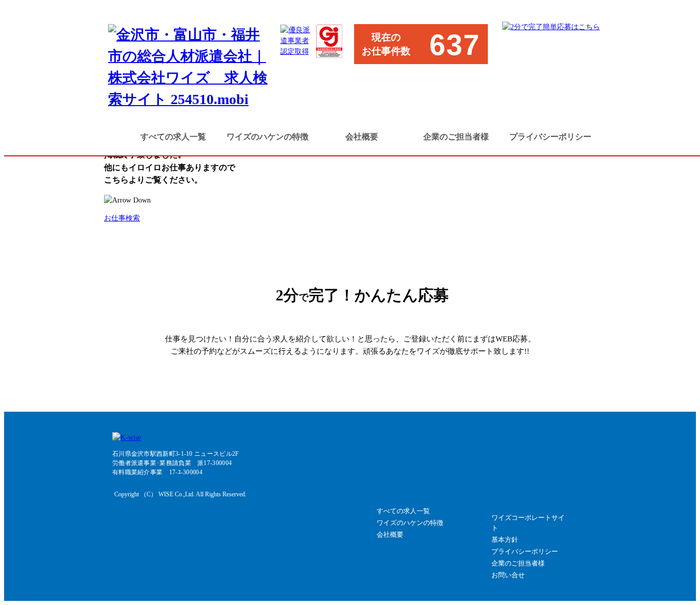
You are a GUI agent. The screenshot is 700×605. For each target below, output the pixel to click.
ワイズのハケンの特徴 (267, 136)
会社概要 (361, 136)
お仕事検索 (122, 218)
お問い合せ (508, 575)
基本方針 (504, 539)
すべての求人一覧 (173, 136)
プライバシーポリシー (550, 136)
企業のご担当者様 (456, 136)
